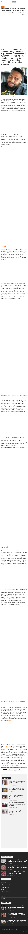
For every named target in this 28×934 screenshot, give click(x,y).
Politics (3, 894)
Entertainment (5, 887)
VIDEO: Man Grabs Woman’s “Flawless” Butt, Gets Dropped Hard (16, 797)
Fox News (14, 445)
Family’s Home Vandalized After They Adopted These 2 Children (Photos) (17, 860)
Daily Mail (9, 720)
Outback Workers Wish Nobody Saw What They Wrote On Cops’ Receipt (16, 921)
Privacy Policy (24, 931)
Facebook (14, 397)
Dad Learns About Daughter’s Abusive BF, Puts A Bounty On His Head (16, 811)
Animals (4, 882)
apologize (8, 746)
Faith (3, 889)
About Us (16, 931)
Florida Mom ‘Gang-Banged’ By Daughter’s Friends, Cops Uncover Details (17, 782)
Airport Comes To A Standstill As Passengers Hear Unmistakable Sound (16, 907)
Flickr (5, 246)
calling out (22, 751)
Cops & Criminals (6, 885)
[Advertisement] (14, 33)
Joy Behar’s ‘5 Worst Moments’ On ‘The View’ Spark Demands (16, 872)
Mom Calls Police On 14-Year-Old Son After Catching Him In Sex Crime (16, 790)
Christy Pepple (20, 12)
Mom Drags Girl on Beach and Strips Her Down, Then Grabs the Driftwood (17, 866)
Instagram (13, 96)
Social (2, 6)
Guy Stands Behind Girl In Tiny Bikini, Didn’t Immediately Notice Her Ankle (17, 804)
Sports (3, 898)
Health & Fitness (6, 891)
